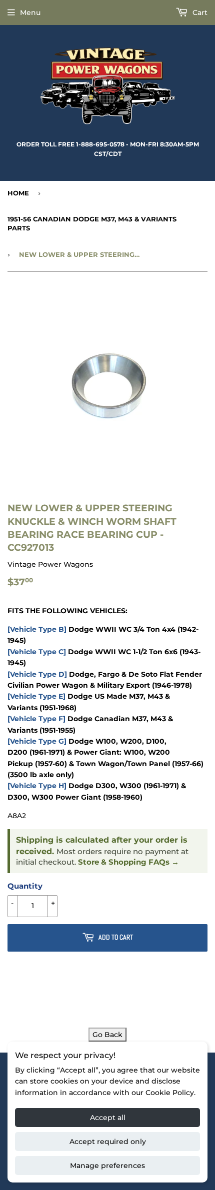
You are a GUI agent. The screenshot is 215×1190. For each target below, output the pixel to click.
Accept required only (108, 1141)
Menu (30, 12)
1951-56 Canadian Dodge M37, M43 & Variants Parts (92, 223)
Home (18, 193)
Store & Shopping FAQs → (128, 862)
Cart (199, 12)
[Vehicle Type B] (37, 629)
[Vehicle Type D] (37, 674)
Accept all (108, 1117)
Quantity (25, 886)
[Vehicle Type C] (37, 651)
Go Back (107, 1034)
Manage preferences (107, 1165)
